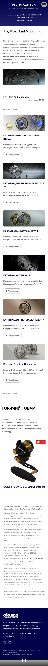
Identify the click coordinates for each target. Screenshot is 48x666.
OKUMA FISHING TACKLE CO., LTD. (29, 650)
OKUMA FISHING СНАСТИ (31, 15)
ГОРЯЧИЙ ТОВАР (18, 408)
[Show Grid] (40, 100)
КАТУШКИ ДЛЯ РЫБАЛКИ (24, 17)
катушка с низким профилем (13, 594)
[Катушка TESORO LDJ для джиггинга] (24, 461)
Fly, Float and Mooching (24, 20)
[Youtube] (10, 642)
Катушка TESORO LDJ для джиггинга (23, 486)
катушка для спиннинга (19, 591)
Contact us (18, 597)
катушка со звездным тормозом (33, 594)
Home (9, 15)
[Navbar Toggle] (44, 4)
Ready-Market (27, 655)
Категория (16, 15)
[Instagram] (5, 642)
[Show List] (43, 100)
